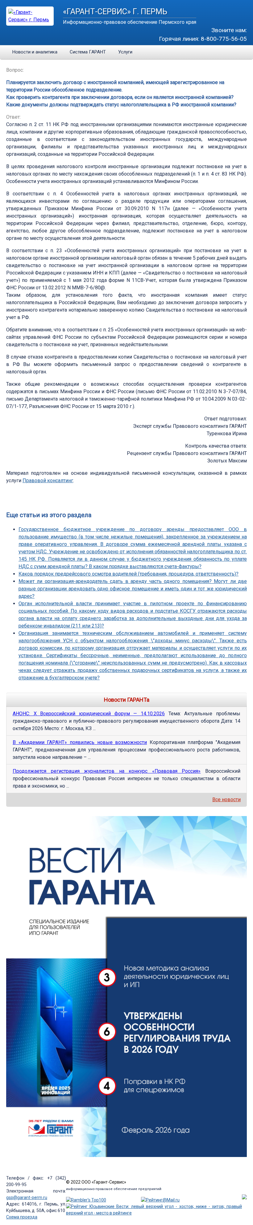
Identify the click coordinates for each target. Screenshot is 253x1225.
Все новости (226, 799)
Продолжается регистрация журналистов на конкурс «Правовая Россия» (107, 771)
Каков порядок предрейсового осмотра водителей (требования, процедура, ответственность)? (128, 574)
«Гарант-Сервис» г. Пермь (115, 11)
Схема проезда (21, 1216)
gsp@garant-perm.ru (26, 1197)
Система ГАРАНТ (88, 52)
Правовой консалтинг (48, 480)
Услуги (125, 52)
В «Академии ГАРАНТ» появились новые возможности (80, 742)
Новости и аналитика (34, 52)
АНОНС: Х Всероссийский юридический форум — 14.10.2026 (89, 714)
